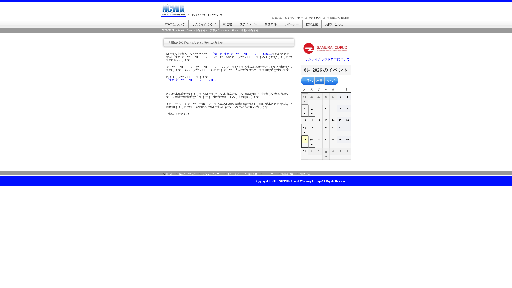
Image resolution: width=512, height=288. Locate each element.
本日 (319, 80)
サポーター (291, 24)
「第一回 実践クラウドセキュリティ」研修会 (241, 54)
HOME (278, 18)
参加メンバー (248, 24)
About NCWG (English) (338, 18)
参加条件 (271, 24)
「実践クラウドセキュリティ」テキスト (193, 80)
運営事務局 (315, 18)
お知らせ (200, 30)
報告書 (227, 24)
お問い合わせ (295, 18)
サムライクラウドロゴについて (327, 59)
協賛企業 (312, 24)
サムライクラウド (204, 24)
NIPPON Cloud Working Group (177, 30)
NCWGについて (174, 24)
